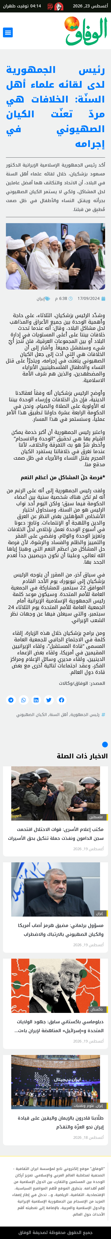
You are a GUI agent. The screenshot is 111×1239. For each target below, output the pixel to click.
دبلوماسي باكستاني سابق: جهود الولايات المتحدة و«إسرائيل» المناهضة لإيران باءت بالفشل (60, 1031)
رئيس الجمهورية (84, 714)
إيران (41, 298)
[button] (8, 32)
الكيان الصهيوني (31, 714)
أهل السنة (58, 714)
